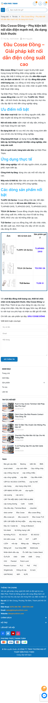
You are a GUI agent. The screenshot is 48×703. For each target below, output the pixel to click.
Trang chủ (6, 373)
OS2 (5, 561)
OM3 (15, 557)
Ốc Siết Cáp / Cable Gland (33, 552)
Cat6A (30, 504)
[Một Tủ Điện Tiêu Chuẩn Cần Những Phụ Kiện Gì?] (8, 428)
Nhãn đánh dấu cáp (11, 552)
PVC (35, 566)
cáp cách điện (21, 468)
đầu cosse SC (23, 517)
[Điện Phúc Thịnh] (8, 3)
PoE (28, 566)
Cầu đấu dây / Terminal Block (15, 508)
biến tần (33, 464)
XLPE (26, 574)
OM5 (30, 557)
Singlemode (8, 570)
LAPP (35, 539)
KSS (20, 539)
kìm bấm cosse (9, 539)
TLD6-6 (40, 283)
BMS (41, 464)
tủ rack (33, 570)
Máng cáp (25, 543)
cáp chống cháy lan (11, 473)
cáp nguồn (29, 490)
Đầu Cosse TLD (38, 517)
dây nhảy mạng (35, 521)
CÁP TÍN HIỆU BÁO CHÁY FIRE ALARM (18, 499)
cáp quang (8, 495)
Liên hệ (5, 392)
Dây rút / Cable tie (11, 526)
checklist (33, 508)
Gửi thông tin (9, 359)
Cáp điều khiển (36, 477)
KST (27, 539)
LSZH (6, 543)
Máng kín (36, 543)
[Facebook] (3, 633)
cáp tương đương (10, 504)
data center (8, 513)
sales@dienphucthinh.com (17, 610)
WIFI (18, 574)
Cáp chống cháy (37, 468)
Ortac (38, 557)
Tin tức (4, 387)
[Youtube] (13, 633)
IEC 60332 (35, 535)
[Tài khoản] (40, 3)
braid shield (8, 468)
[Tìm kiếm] (8, 10)
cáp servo (19, 495)
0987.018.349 (27, 607)
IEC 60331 (23, 535)
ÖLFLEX (7, 557)
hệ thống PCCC (9, 535)
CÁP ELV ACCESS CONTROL (15, 482)
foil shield (7, 530)
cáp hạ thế (33, 482)
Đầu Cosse (20, 513)
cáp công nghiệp (10, 477)
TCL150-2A (40, 268)
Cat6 (23, 504)
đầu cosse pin (9, 517)
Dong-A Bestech (27, 526)
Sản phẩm (6, 383)
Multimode (34, 548)
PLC (21, 566)
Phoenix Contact (10, 566)
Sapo (29, 655)
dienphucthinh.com (16, 613)
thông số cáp (21, 570)
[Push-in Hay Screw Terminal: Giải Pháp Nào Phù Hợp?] (8, 407)
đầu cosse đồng (34, 513)
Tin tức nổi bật (9, 400)
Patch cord (24, 561)
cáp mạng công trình (23, 486)
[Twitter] (8, 633)
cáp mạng (7, 486)
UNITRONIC (8, 574)
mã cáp (14, 543)
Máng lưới (7, 548)
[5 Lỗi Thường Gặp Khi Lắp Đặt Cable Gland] (8, 449)
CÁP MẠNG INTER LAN (12, 490)
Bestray (23, 464)
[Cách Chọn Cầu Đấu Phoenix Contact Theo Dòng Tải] (8, 417)
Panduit (14, 561)
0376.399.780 (15, 607)
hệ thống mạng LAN (22, 530)
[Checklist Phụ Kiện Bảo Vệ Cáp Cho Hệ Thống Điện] (8, 438)
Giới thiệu (5, 378)
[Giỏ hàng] (45, 3)
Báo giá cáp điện (10, 464)
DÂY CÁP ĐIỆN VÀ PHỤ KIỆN (14, 521)
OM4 (23, 557)
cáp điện (23, 477)
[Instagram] (18, 633)
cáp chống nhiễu (28, 473)
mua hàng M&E (20, 548)
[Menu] (3, 10)
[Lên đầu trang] (44, 682)
